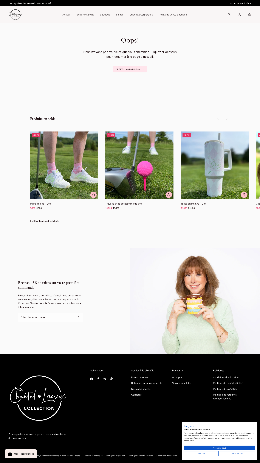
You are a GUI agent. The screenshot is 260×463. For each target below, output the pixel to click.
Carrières (136, 394)
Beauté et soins (85, 14)
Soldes (120, 14)
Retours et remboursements (146, 383)
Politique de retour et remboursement (225, 396)
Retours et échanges (93, 455)
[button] (229, 14)
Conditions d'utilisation (225, 377)
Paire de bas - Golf (40, 203)
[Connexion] (239, 14)
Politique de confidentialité (228, 383)
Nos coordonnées (140, 388)
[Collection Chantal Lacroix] (15, 14)
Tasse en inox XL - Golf (193, 203)
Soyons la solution (182, 383)
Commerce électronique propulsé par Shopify (60, 455)
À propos (177, 377)
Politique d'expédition (225, 388)
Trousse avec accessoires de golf (123, 203)
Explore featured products (44, 220)
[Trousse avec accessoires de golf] (139, 165)
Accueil (66, 14)
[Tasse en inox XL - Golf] (215, 165)
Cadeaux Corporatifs (141, 14)
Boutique (105, 14)
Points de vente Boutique (173, 14)
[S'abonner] (78, 317)
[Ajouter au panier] (93, 195)
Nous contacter (139, 377)
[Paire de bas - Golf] (64, 165)
